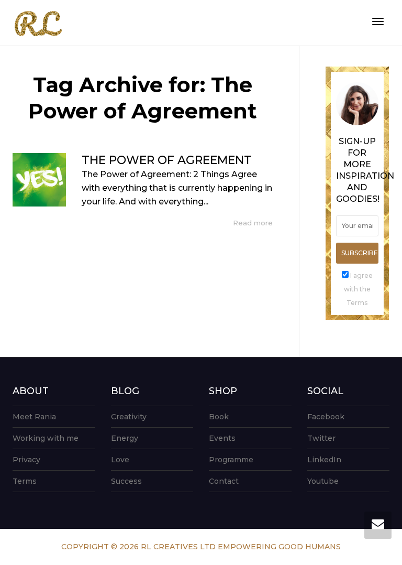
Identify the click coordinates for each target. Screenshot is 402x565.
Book (219, 416)
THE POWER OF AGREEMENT (167, 160)
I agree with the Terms (358, 289)
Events (222, 438)
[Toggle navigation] (377, 21)
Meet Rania (34, 416)
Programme (231, 459)
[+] (39, 180)
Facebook (325, 416)
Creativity (129, 416)
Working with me (46, 438)
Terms (25, 481)
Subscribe (359, 253)
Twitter (321, 438)
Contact (224, 481)
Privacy (26, 459)
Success (126, 481)
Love (120, 459)
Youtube (323, 481)
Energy (124, 438)
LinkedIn (324, 459)
